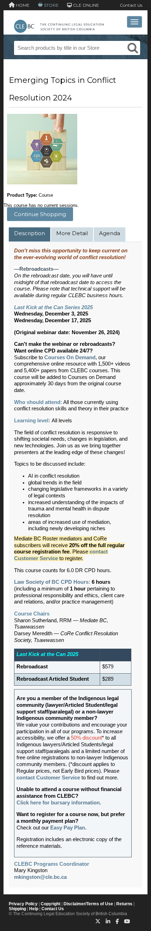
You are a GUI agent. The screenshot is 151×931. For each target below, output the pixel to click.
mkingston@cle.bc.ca (40, 877)
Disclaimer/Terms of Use (88, 903)
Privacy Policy (23, 903)
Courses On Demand (70, 357)
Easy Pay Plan (67, 828)
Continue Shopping (40, 214)
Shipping (17, 908)
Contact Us (131, 5)
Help (33, 908)
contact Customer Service (48, 777)
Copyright (50, 903)
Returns (124, 903)
